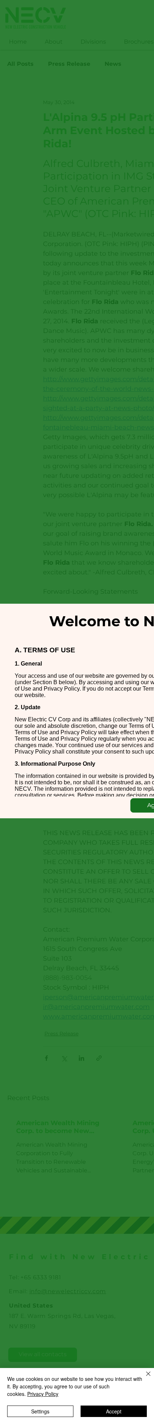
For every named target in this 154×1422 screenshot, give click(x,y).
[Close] (144, 1378)
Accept (113, 1411)
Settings (40, 1411)
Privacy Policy (42, 1393)
